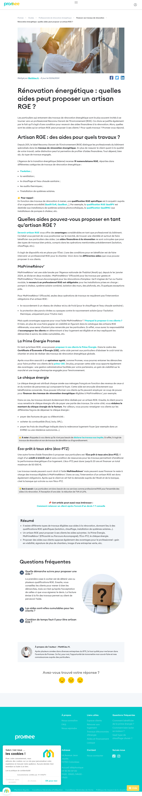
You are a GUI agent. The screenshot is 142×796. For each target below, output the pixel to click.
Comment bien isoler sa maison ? (123, 729)
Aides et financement (98, 738)
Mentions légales (21, 790)
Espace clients (94, 720)
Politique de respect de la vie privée (112, 790)
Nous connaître (70, 720)
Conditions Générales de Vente (79, 790)
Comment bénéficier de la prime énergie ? (123, 722)
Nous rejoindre (69, 728)
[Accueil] (12, 4)
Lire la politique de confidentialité (18, 771)
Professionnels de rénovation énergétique (55, 18)
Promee (21, 18)
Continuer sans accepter (12, 780)
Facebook (114, 756)
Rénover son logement (93, 726)
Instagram (119, 756)
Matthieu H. (33, 78)
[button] (6, 791)
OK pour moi (51, 781)
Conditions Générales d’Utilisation (47, 790)
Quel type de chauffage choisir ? (122, 737)
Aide (134, 788)
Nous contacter (95, 755)
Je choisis (32, 781)
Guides (31, 18)
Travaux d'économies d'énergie (98, 733)
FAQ (64, 724)
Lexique (91, 742)
